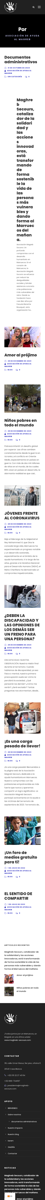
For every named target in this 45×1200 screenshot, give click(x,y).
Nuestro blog (13, 1134)
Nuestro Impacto (15, 1128)
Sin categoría (15, 77)
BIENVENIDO (13, 1108)
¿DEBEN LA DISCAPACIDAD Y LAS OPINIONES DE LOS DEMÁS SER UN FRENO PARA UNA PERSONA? (22, 627)
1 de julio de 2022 (16, 868)
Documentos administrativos (20, 59)
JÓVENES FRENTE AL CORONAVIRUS (22, 516)
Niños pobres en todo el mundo (20, 423)
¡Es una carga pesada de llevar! (22, 744)
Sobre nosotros (14, 1114)
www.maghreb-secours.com (17, 1040)
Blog (10, 370)
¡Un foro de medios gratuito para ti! (20, 857)
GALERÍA (11, 1147)
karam (11, 1140)
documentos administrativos (24, 1121)
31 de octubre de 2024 (19, 68)
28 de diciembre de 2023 (19, 361)
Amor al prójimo (20, 355)
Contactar (12, 1153)
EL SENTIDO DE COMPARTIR (18, 896)
